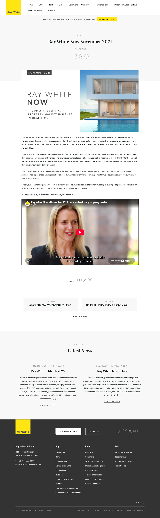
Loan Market (108, 510)
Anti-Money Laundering (135, 510)
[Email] (86, 56)
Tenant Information (93, 474)
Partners (97, 510)
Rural (58, 457)
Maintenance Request (94, 465)
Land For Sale (61, 461)
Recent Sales (120, 465)
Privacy (81, 510)
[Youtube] (135, 431)
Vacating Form (91, 470)
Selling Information (123, 452)
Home (30, 4)
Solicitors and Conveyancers (68, 492)
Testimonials (101, 4)
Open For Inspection (65, 479)
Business (59, 474)
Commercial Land (63, 465)
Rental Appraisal (92, 483)
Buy (57, 446)
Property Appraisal (123, 461)
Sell (117, 446)
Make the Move (34, 10)
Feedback (120, 510)
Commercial (61, 470)
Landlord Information (94, 479)
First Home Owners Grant (67, 488)
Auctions (59, 483)
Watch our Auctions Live (125, 4)
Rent (87, 446)
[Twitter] (81, 56)
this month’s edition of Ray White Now (56, 194)
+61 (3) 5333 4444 (26, 461)
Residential (60, 452)
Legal (89, 510)
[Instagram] (125, 431)
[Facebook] (76, 56)
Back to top (140, 503)
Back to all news (80, 316)
